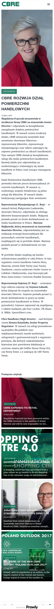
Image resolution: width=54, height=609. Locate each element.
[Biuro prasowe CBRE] (11, 6)
